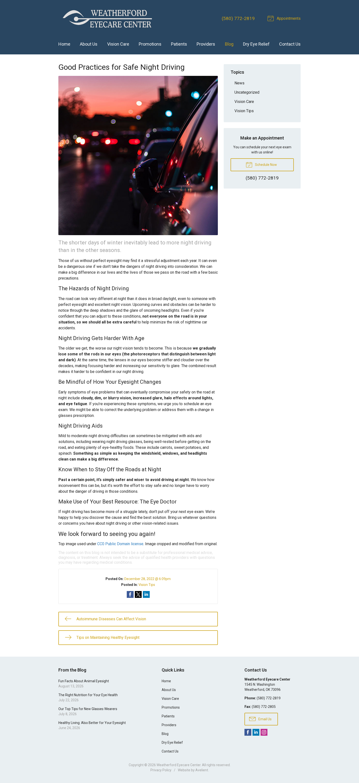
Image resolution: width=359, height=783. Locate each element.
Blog (229, 44)
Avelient (201, 770)
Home (64, 44)
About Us (88, 44)
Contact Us (290, 44)
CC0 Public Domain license (120, 544)
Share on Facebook (130, 594)
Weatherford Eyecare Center (179, 765)
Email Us (265, 719)
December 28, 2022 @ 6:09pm (147, 579)
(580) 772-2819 (238, 18)
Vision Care (118, 44)
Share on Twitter (138, 594)
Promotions (150, 44)
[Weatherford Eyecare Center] (107, 18)
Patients (179, 44)
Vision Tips (146, 585)
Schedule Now (265, 165)
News (239, 83)
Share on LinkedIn (146, 594)
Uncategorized (246, 92)
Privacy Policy (160, 770)
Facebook (247, 732)
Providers (206, 44)
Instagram (264, 732)
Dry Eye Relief (256, 44)
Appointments (288, 18)
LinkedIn (256, 732)
